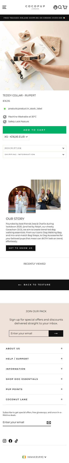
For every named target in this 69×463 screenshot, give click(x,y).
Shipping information (20, 154)
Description (13, 148)
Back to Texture (37, 284)
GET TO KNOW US (21, 248)
